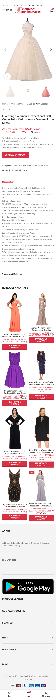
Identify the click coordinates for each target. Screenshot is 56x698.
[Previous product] (3, 109)
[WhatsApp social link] (27, 170)
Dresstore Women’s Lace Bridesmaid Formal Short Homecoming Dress (15, 393)
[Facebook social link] (9, 170)
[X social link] (13, 170)
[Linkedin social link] (24, 170)
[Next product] (9, 109)
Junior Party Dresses (38, 103)
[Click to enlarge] (7, 76)
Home (5, 103)
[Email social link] (16, 170)
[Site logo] (28, 10)
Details (35, 132)
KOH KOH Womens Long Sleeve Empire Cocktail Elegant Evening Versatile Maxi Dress (15, 454)
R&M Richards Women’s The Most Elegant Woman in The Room (41, 384)
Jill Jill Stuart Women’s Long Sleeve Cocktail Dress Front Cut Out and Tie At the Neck (41, 452)
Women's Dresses (18, 103)
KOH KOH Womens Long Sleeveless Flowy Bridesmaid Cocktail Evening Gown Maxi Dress (14, 337)
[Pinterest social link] (20, 170)
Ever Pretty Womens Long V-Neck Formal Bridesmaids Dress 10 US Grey (41, 505)
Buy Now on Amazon (15, 155)
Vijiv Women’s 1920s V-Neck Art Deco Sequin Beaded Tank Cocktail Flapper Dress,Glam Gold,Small (15, 507)
